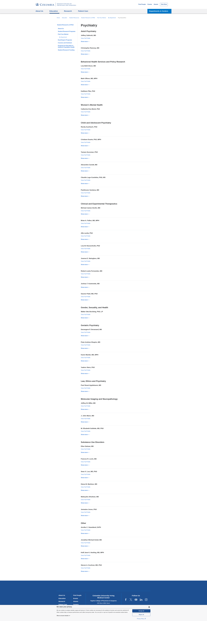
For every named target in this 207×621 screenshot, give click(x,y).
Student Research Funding (66, 50)
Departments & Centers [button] (158, 11)
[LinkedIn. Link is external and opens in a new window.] (141, 599)
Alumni (156, 4)
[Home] (56, 4)
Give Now (164, 4)
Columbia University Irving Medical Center (81, 585)
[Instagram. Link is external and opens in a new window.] (146, 599)
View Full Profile (85, 38)
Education (64, 17)
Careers (76, 604)
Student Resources (74, 17)
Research (62, 601)
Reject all (141, 614)
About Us (61, 28)
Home (58, 17)
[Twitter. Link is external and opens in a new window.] (131, 599)
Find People (142, 4)
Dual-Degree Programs (65, 40)
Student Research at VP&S (88, 17)
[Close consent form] (149, 607)
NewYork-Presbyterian (103, 586)
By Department (112, 17)
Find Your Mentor (101, 17)
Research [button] (68, 11)
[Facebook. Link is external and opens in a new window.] (125, 599)
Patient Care (83, 11)
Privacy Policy (140, 618)
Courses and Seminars (65, 42)
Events (150, 4)
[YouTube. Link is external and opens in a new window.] (136, 599)
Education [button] (53, 11)
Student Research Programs (66, 31)
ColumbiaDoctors (127, 585)
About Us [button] (39, 11)
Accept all (141, 610)
